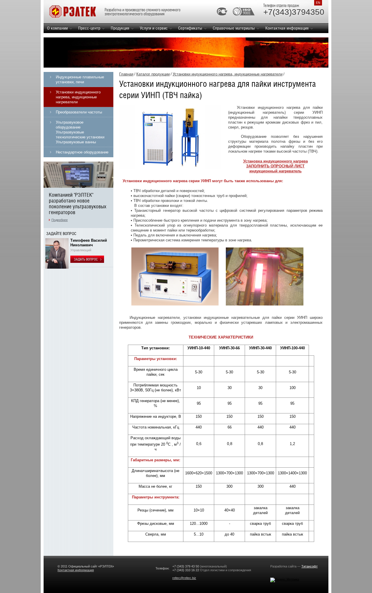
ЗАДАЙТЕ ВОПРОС (61, 233)
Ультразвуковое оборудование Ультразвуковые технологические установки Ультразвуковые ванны (80, 132)
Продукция (120, 28)
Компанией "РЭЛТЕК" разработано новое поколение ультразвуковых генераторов (77, 203)
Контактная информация (287, 28)
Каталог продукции (153, 74)
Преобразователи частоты (79, 112)
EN (318, 2)
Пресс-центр (89, 28)
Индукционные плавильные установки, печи (80, 79)
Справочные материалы (234, 28)
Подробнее (59, 220)
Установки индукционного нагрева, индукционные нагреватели (78, 97)
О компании (57, 28)
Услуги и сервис (154, 28)
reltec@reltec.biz (184, 578)
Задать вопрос (86, 259)
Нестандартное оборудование (82, 152)
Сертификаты (190, 28)
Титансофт (309, 566)
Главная (126, 74)
